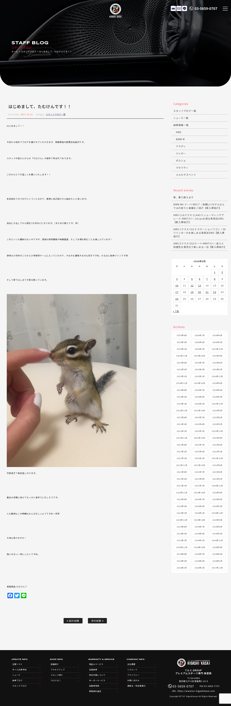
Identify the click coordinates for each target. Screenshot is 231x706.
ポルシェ (181, 160)
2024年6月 (217, 390)
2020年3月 (217, 506)
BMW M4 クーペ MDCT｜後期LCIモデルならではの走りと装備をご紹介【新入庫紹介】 (199, 206)
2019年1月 (200, 540)
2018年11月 (181, 547)
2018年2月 (182, 567)
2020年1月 (200, 513)
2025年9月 (217, 355)
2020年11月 (181, 492)
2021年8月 (182, 472)
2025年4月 (200, 369)
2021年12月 (217, 458)
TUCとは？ (56, 680)
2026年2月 (182, 349)
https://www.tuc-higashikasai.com (196, 690)
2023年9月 (217, 410)
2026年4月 (200, 342)
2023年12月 (217, 403)
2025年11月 (181, 355)
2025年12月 (217, 349)
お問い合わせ (133, 680)
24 (176, 298)
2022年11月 (181, 437)
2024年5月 (182, 396)
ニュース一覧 (180, 118)
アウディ (181, 146)
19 (192, 292)
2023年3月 (217, 424)
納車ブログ (17, 680)
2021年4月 (200, 478)
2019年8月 (182, 526)
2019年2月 (182, 540)
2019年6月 (217, 526)
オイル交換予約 (19, 669)
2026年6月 (217, 335)
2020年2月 (182, 513)
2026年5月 (182, 342)
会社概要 (131, 664)
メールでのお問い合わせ (178, 8)
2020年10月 (199, 492)
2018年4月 (200, 561)
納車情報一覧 (181, 125)
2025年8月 (182, 362)
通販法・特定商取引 (136, 685)
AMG (178, 132)
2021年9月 (217, 465)
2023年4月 (200, 424)
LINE (184, 8)
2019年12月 (217, 513)
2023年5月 (182, 424)
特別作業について (97, 675)
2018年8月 (182, 554)
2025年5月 (182, 369)
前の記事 (73, 620)
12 (192, 285)
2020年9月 (217, 492)
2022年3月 (217, 451)
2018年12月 (217, 540)
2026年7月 (200, 335)
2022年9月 (217, 437)
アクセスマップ (58, 669)
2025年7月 (200, 362)
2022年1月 (200, 458)
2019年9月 (217, 520)
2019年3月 (217, 533)
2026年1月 (200, 349)
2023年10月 (199, 410)
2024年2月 (182, 403)
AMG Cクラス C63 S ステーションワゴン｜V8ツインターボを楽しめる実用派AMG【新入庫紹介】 (199, 233)
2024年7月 (200, 390)
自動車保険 (94, 685)
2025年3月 (217, 369)
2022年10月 (199, 437)
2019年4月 (200, 533)
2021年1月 (200, 485)
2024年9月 (217, 383)
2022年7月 (200, 444)
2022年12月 (217, 431)
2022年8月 (182, 444)
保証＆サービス (96, 664)
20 (199, 292)
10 (176, 285)
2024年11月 (181, 383)
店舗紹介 (55, 664)
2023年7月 (200, 417)
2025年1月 (200, 376)
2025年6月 (217, 362)
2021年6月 (217, 472)
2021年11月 (181, 465)
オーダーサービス (97, 680)
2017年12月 (217, 567)
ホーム (14, 51)
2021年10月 (199, 465)
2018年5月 (182, 561)
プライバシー (133, 675)
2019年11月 (181, 520)
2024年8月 (182, 390)
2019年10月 (199, 520)
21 (207, 292)
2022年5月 (182, 451)
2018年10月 (199, 547)
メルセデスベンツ (186, 174)
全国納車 (93, 669)
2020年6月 (217, 499)
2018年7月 (200, 554)
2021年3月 (217, 478)
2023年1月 (200, 431)
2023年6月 (217, 417)
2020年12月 (217, 485)
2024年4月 (200, 396)
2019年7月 (200, 526)
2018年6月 (217, 554)
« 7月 (176, 311)
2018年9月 (217, 547)
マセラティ (182, 167)
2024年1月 (200, 403)
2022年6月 (217, 444)
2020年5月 (182, 506)
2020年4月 (200, 506)
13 (199, 285)
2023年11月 (181, 410)
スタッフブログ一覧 (56, 114)
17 (176, 292)
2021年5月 (182, 478)
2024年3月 (217, 396)
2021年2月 (182, 485)
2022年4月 (200, 451)
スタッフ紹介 (57, 675)
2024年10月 (199, 383)
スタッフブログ (28, 51)
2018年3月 (217, 561)
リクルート (132, 669)
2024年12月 (217, 376)
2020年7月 (200, 499)
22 (214, 292)
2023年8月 (182, 417)
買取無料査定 (95, 691)
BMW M (180, 139)
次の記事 (96, 620)
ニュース (16, 675)
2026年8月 (182, 335)
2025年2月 (182, 376)
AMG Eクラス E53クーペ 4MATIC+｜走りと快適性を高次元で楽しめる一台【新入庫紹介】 (200, 245)
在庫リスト (173, 8)
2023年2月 (182, 431)
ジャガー (181, 153)
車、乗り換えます (183, 197)
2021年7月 (200, 472)
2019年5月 (182, 533)
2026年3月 (217, 342)
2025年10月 (199, 355)
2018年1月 (200, 567)
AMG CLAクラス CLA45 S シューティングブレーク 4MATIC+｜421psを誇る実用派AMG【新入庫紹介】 (198, 218)
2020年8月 (182, 499)
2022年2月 (182, 458)
